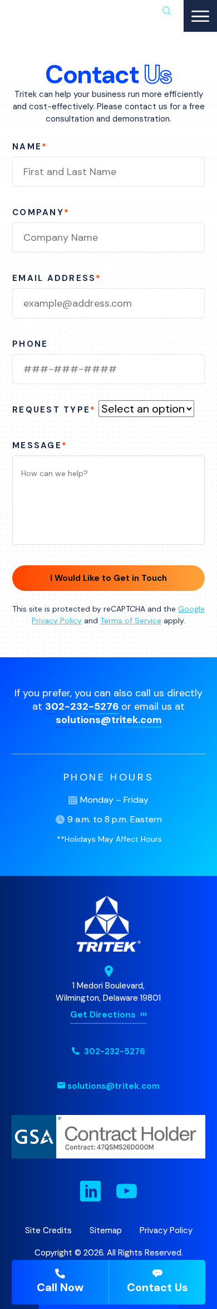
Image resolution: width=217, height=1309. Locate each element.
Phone (30, 344)
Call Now (60, 1287)
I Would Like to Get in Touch (108, 578)
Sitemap (106, 1230)
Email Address (57, 278)
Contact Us (157, 1287)
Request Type (54, 409)
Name (29, 146)
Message (39, 445)
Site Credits (48, 1230)
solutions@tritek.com (109, 719)
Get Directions (103, 1014)
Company (41, 212)
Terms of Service (130, 620)
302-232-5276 (82, 706)
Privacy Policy (166, 1230)
